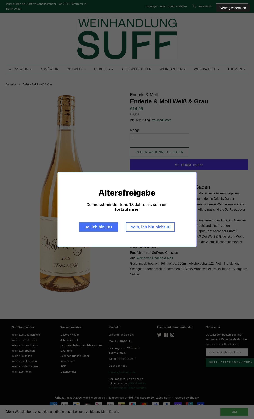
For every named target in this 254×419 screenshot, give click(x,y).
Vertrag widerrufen (233, 8)
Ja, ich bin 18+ (99, 227)
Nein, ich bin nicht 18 (150, 227)
